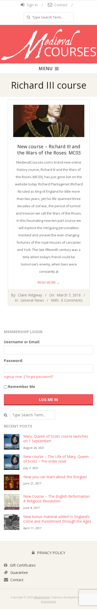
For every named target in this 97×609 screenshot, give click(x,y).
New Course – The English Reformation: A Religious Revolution (56, 499)
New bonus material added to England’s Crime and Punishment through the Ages (57, 519)
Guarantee (18, 572)
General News (32, 300)
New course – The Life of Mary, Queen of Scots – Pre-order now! (56, 459)
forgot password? (39, 376)
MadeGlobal (41, 597)
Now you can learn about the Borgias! (55, 476)
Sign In (32, 4)
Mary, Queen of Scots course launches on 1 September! (55, 439)
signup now (13, 376)
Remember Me (21, 386)
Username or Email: (22, 341)
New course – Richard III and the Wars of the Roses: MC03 (49, 149)
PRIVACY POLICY (50, 552)
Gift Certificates (22, 565)
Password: (13, 360)
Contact (60, 4)
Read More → (49, 282)
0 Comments (72, 300)
